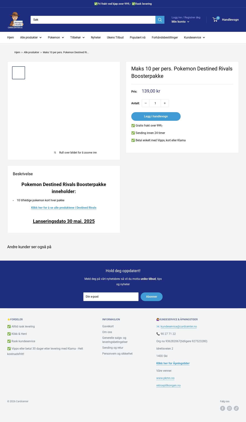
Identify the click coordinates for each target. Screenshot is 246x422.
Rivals (92, 207)
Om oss (107, 332)
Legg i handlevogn (156, 116)
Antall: (135, 103)
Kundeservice (192, 37)
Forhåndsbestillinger (165, 37)
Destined (83, 207)
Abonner (151, 296)
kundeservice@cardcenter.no (179, 326)
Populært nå (138, 37)
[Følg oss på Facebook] (222, 408)
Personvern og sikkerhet (117, 353)
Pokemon (54, 37)
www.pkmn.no (165, 378)
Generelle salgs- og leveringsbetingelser (115, 339)
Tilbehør (75, 37)
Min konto (179, 21)
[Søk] (159, 20)
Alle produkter (29, 37)
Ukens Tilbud (115, 37)
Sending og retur (112, 347)
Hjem (10, 37)
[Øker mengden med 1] (165, 103)
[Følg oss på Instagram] (229, 408)
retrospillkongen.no (168, 385)
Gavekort (108, 326)
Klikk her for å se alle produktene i (54, 207)
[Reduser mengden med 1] (145, 103)
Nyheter (96, 37)
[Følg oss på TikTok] (236, 408)
